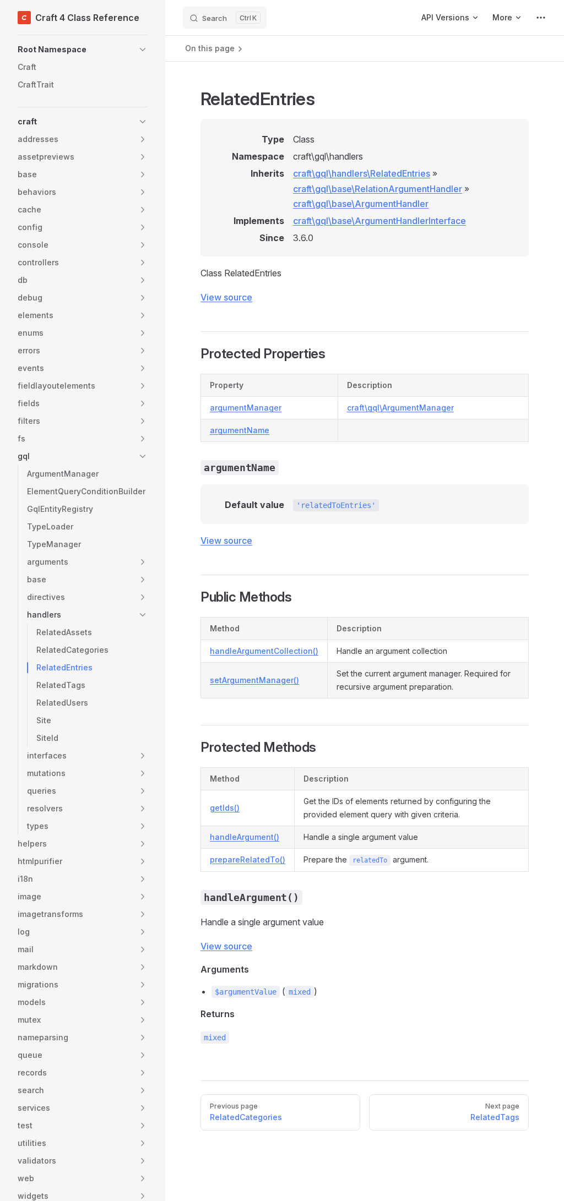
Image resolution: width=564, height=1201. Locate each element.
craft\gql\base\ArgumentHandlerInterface (379, 220)
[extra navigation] (541, 17)
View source (226, 297)
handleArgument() (244, 837)
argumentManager (245, 407)
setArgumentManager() (254, 680)
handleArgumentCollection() (264, 651)
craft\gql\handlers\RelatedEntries (361, 173)
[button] (83, 49)
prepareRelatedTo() (247, 859)
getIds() (225, 807)
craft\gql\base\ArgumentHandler (361, 203)
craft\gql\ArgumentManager (400, 407)
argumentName (239, 430)
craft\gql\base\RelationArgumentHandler (377, 188)
